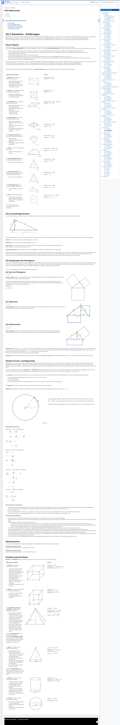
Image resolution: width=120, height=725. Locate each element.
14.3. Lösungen (107, 92)
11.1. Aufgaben (107, 68)
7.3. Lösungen (107, 49)
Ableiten (49, 527)
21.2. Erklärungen (108, 136)
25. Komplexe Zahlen (106, 155)
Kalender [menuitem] (23, 2)
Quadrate (53, 277)
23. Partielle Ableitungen (107, 144)
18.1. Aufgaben (107, 117)
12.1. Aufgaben (107, 75)
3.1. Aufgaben (107, 23)
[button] (95, 2)
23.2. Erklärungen (108, 147)
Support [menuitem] (28, 2)
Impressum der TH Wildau (10, 719)
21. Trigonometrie (106, 133)
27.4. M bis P (107, 172)
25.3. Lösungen (107, 159)
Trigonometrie (9, 364)
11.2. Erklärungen (108, 70)
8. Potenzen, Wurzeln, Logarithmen (109, 50)
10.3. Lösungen (107, 65)
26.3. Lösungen (107, 165)
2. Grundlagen (105, 14)
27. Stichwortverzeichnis (107, 166)
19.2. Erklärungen (108, 124)
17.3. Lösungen (107, 113)
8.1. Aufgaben (107, 51)
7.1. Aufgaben (107, 46)
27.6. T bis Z (107, 175)
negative (47, 533)
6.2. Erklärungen (107, 42)
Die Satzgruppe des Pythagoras (15, 25)
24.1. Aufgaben (107, 151)
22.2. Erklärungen (108, 141)
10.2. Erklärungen (108, 64)
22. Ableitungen (105, 138)
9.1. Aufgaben (107, 57)
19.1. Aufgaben (107, 123)
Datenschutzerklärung (23, 719)
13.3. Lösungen (107, 85)
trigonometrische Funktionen (38, 527)
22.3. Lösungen (107, 143)
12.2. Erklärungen (108, 77)
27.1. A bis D (106, 168)
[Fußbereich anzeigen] (97, 722)
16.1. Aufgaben (107, 103)
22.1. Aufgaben (107, 140)
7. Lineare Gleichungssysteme (108, 44)
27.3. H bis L (107, 171)
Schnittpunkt (34, 249)
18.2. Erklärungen (108, 119)
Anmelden (116, 2)
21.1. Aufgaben (107, 134)
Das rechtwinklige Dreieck (14, 24)
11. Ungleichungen (106, 67)
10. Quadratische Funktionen (108, 61)
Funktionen (15, 533)
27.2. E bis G (107, 169)
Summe (39, 277)
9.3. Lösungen (107, 60)
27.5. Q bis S (107, 173)
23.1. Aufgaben (107, 145)
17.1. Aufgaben (107, 110)
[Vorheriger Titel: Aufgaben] (3, 20)
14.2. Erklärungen (108, 91)
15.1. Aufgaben (107, 96)
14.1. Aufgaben (107, 89)
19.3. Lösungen (107, 126)
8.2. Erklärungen (108, 53)
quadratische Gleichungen (48, 355)
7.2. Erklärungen (107, 47)
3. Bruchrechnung (106, 22)
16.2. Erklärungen (108, 105)
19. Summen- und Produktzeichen (109, 122)
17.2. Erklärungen (108, 112)
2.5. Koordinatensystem (109, 21)
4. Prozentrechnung (106, 28)
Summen (38, 543)
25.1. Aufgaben (107, 157)
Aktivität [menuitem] (7, 14)
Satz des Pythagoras (29, 59)
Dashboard (6, 7)
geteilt (25, 508)
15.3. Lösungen (107, 99)
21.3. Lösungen (107, 137)
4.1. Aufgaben (107, 29)
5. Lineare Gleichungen (107, 33)
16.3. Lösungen (107, 106)
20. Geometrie (105, 127)
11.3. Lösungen (107, 71)
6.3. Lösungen (107, 43)
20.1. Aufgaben (107, 129)
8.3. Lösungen (107, 54)
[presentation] (19, 84)
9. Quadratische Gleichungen (108, 56)
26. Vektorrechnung (106, 161)
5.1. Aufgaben (107, 35)
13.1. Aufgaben (107, 82)
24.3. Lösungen (107, 154)
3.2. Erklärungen (108, 25)
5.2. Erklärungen (108, 36)
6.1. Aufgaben (107, 40)
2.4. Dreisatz (107, 19)
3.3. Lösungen (107, 26)
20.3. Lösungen (107, 131)
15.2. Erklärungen (108, 98)
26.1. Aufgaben (107, 162)
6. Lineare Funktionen (106, 39)
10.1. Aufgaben (107, 63)
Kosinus (18, 529)
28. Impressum (105, 176)
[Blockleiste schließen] (118, 5)
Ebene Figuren (11, 23)
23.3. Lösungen (107, 148)
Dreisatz (73, 404)
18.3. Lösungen (107, 120)
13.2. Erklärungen (108, 84)
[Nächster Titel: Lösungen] (99, 20)
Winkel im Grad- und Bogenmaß (15, 27)
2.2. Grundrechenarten (109, 16)
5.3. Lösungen (107, 37)
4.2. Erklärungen (108, 30)
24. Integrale (104, 150)
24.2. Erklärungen (108, 152)
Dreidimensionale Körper (13, 28)
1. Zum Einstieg (105, 12)
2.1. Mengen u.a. (107, 15)
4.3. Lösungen (107, 32)
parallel (17, 82)
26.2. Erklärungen (108, 164)
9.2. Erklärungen (108, 58)
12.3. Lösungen (107, 78)
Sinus (14, 529)
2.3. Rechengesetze (108, 18)
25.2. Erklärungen (108, 158)
